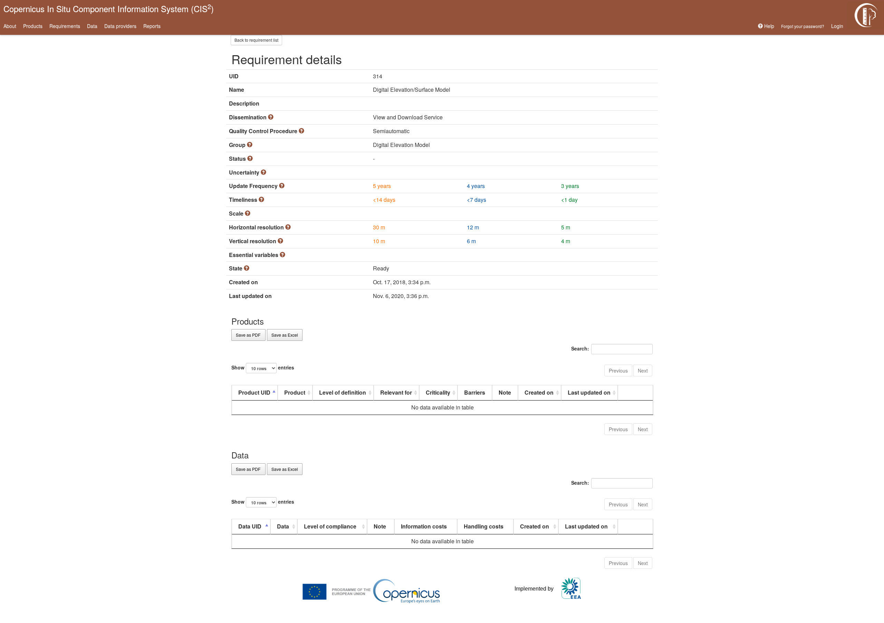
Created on (539, 392)
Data (92, 25)
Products (32, 25)
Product (294, 392)
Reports (152, 25)
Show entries (262, 367)
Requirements (64, 25)
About (9, 25)
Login (837, 25)
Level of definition (342, 392)
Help (768, 25)
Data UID (249, 526)
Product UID (254, 392)
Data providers (120, 25)
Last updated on (589, 392)
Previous (618, 370)
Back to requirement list (256, 40)
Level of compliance (330, 526)
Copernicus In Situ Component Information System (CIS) (108, 8)
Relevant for (396, 392)
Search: (580, 348)
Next (643, 370)
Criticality (438, 392)
